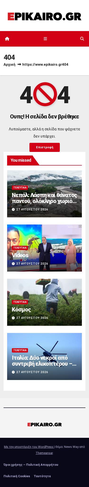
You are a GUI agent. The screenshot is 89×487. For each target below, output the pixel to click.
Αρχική (9, 64)
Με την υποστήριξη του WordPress (29, 447)
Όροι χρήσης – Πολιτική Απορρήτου (31, 464)
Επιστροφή (44, 147)
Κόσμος (21, 309)
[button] (82, 39)
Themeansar (44, 453)
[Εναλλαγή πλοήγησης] (45, 39)
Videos (20, 255)
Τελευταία (20, 187)
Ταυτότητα (42, 476)
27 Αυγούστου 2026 (32, 209)
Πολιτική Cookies (17, 476)
